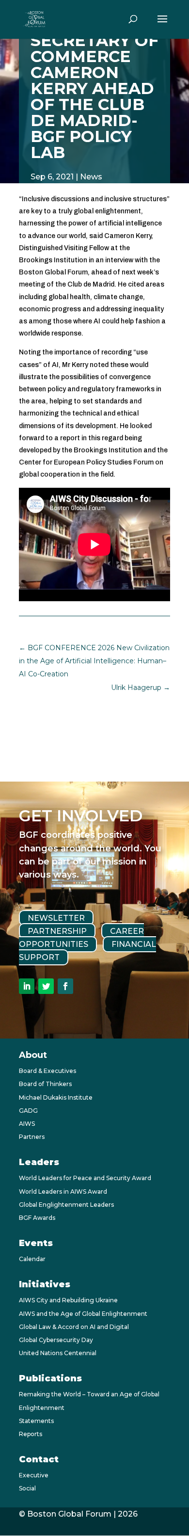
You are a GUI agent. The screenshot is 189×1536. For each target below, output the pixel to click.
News (91, 176)
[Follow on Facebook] (65, 986)
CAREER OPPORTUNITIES (81, 938)
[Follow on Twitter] (46, 986)
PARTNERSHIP (57, 931)
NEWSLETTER (56, 917)
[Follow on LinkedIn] (26, 986)
